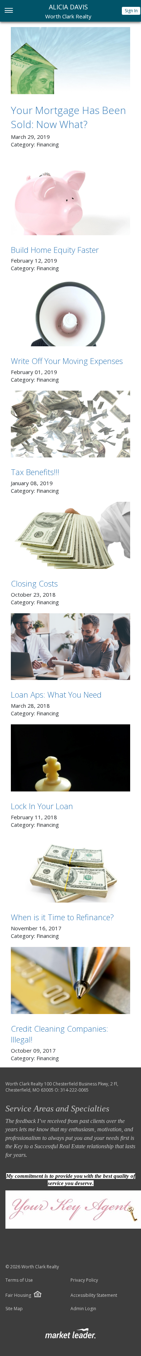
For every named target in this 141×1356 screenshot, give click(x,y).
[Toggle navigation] (8, 11)
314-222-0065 (74, 1090)
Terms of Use (19, 1280)
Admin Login (83, 1309)
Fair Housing (18, 1295)
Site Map (14, 1309)
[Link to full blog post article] (70, 60)
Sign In (131, 11)
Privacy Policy (84, 1280)
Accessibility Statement (93, 1295)
